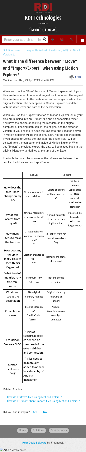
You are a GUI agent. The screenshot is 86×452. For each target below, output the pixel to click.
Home (22, 430)
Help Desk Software (34, 442)
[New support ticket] (52, 39)
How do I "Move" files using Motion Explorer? (34, 397)
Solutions (38, 430)
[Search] (46, 39)
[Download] (35, 227)
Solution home (12, 50)
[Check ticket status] (62, 39)
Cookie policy (59, 430)
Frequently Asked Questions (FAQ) (46, 50)
